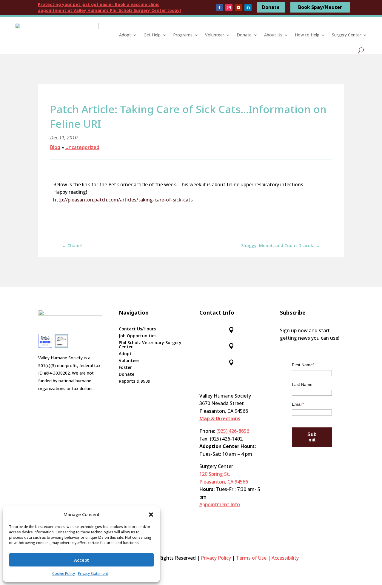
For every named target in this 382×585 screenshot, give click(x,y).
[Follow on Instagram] (228, 7)
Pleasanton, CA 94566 (223, 481)
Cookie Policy (63, 573)
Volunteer (214, 35)
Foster (125, 367)
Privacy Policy (216, 558)
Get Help (152, 35)
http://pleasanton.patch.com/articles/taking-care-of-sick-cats (123, 199)
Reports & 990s (134, 381)
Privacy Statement (93, 573)
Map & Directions (219, 418)
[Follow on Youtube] (238, 7)
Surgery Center (346, 35)
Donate (271, 7)
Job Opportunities (137, 336)
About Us (273, 35)
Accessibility (285, 558)
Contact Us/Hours (137, 329)
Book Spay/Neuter (320, 7)
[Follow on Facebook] (219, 7)
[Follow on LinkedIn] (248, 7)
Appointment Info (219, 504)
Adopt (125, 35)
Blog (55, 147)
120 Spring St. (214, 474)
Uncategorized (82, 147)
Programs (182, 35)
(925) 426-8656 (232, 431)
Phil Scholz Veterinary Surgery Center (150, 345)
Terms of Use (251, 558)
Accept (81, 560)
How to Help (307, 35)
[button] (151, 515)
